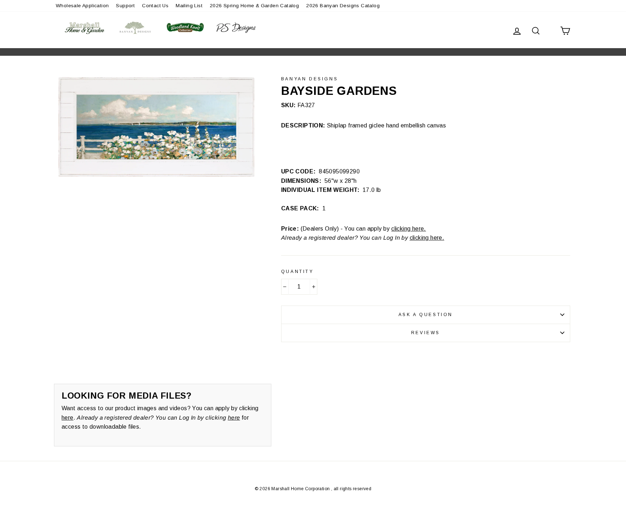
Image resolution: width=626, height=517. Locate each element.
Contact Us (155, 5)
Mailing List (189, 5)
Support (125, 5)
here (68, 418)
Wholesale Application (82, 5)
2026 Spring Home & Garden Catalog (254, 5)
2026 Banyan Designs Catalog (343, 5)
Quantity (297, 271)
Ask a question (425, 314)
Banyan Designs (309, 78)
